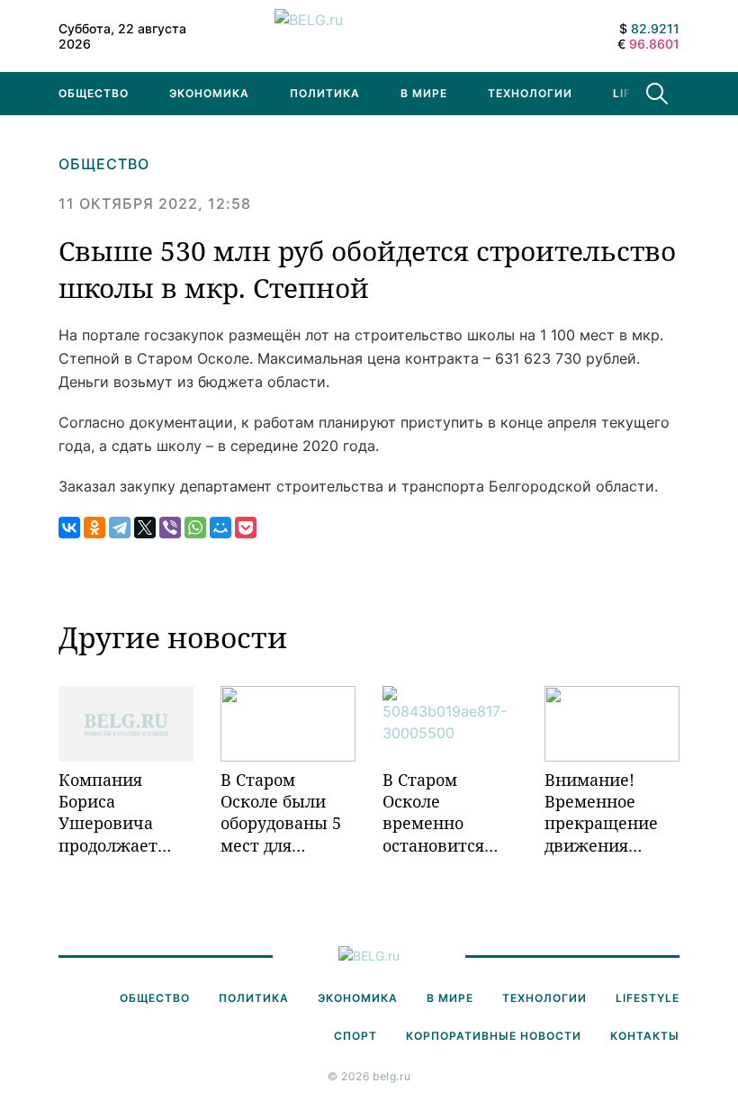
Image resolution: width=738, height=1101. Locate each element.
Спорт (355, 1035)
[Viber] (170, 527)
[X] (145, 527)
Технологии (530, 93)
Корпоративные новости (493, 1035)
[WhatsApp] (195, 527)
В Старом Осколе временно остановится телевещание (437, 812)
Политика (325, 93)
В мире (423, 93)
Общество (93, 93)
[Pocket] (245, 527)
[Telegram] (119, 527)
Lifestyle (648, 998)
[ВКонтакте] (69, 527)
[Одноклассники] (94, 527)
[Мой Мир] (220, 527)
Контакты (645, 1035)
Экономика (209, 93)
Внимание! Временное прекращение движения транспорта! (601, 812)
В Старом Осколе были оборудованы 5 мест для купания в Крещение (280, 812)
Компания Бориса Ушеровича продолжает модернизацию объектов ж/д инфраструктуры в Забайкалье (126, 812)
